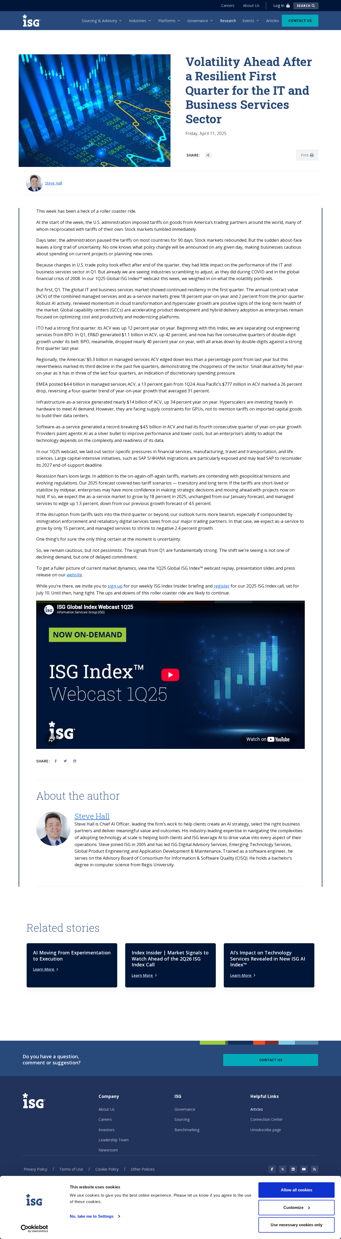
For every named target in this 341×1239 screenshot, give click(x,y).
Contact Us (300, 20)
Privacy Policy (35, 1169)
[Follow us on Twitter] (282, 1169)
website (74, 575)
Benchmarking (186, 1129)
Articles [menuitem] (272, 20)
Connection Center (266, 1119)
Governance (184, 1109)
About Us (251, 5)
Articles (256, 1109)
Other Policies (143, 1169)
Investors (107, 1129)
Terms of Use (71, 1169)
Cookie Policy (107, 1169)
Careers (227, 5)
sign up (115, 586)
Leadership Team (114, 1139)
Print (305, 155)
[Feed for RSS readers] (314, 1169)
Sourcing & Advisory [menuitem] (99, 20)
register (222, 586)
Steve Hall (53, 183)
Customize (293, 1207)
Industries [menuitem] (137, 20)
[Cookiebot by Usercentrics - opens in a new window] (34, 1229)
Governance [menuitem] (197, 20)
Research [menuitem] (228, 20)
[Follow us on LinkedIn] (293, 1169)
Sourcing (181, 1119)
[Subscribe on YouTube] (304, 1169)
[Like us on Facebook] (272, 1169)
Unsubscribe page (265, 1129)
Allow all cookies (296, 1190)
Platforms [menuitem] (167, 20)
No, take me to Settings (91, 1216)
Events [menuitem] (248, 20)
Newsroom (108, 1149)
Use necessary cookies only (296, 1224)
